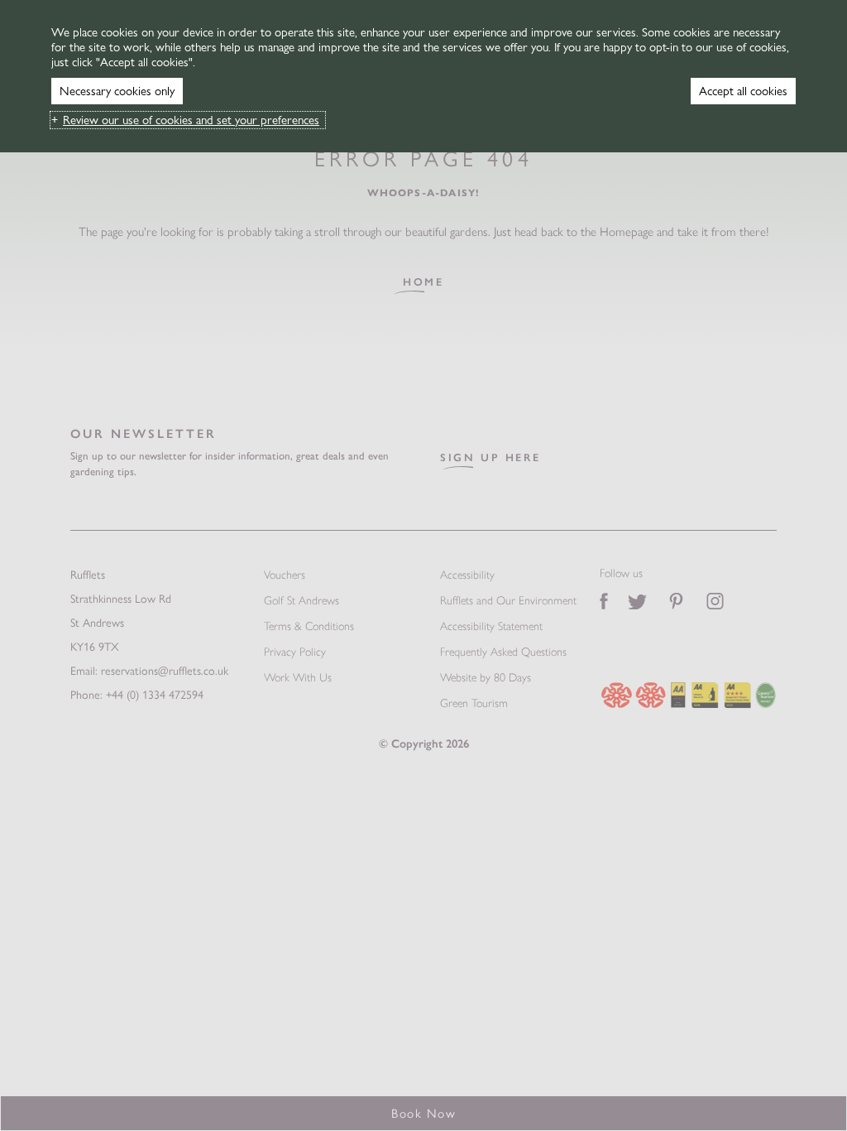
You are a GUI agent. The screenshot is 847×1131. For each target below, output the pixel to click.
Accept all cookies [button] (743, 91)
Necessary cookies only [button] (117, 91)
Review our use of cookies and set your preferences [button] (191, 120)
